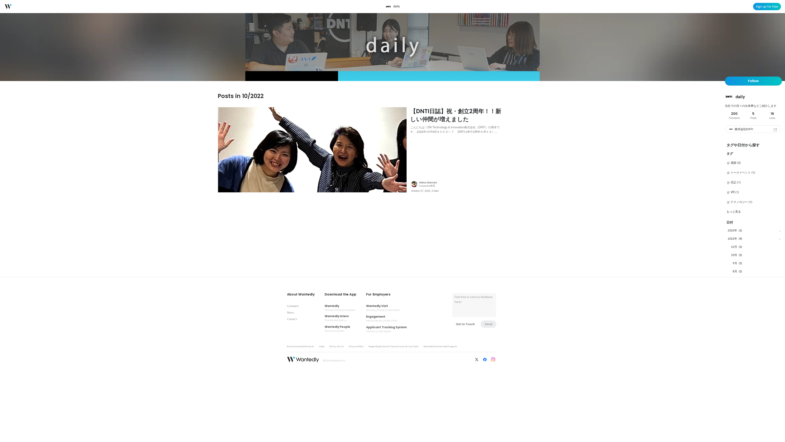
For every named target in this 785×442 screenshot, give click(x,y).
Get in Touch (465, 324)
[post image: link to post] (312, 150)
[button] (301, 294)
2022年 (732, 238)
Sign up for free (767, 7)
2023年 (732, 230)
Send (488, 324)
